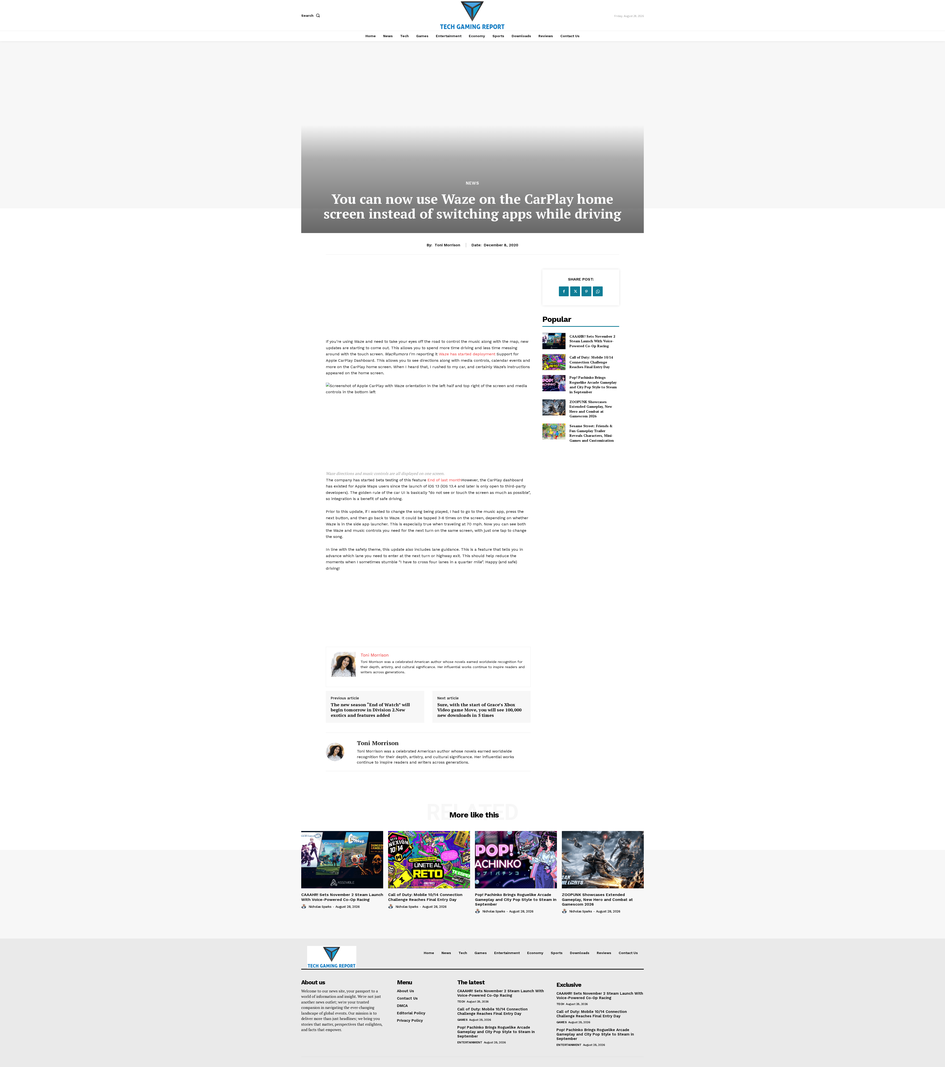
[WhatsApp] (598, 291)
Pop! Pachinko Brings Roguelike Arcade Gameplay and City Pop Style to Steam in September (593, 384)
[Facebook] (564, 291)
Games (462, 1019)
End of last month (444, 480)
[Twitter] (575, 291)
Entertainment (469, 1042)
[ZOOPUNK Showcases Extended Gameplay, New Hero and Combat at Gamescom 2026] (553, 407)
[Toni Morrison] (337, 752)
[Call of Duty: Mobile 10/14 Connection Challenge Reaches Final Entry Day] (553, 362)
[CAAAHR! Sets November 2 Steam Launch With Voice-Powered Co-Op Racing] (553, 341)
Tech (461, 1001)
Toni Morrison (447, 245)
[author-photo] (304, 906)
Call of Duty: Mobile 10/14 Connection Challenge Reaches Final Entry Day (591, 362)
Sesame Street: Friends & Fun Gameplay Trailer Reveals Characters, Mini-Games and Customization (591, 433)
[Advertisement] (428, 303)
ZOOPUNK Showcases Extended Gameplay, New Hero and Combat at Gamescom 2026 (590, 409)
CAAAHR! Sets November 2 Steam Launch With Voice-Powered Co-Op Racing (592, 341)
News (472, 183)
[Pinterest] (586, 291)
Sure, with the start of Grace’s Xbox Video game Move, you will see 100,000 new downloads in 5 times (479, 710)
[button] (311, 15)
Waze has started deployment (467, 354)
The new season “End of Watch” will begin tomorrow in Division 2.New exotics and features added (370, 710)
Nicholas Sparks (320, 907)
